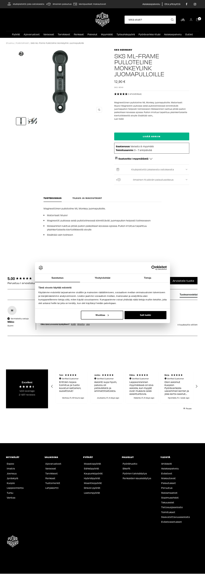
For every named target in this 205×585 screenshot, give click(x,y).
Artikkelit (166, 463)
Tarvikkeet (64, 34)
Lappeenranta (15, 487)
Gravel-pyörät (92, 487)
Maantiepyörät (93, 483)
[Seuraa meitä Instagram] (195, 4)
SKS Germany (123, 49)
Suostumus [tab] (57, 277)
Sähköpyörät (91, 468)
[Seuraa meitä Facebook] (186, 4)
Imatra (11, 468)
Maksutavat (168, 478)
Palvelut (92, 34)
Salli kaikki (145, 315)
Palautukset (168, 483)
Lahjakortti (52, 487)
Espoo (10, 463)
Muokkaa (100, 315)
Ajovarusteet (32, 34)
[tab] (188, 295)
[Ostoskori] (197, 19)
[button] (151, 94)
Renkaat (79, 34)
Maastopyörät (92, 463)
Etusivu (10, 43)
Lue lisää (119, 119)
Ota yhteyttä (172, 4)
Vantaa (11, 497)
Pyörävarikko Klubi (149, 34)
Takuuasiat (167, 502)
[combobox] (151, 19)
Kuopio (11, 483)
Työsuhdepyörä (126, 34)
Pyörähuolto (130, 463)
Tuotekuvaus (53, 198)
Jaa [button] (88, 324)
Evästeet (166, 473)
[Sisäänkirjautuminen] (191, 19)
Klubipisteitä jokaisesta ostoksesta (152, 169)
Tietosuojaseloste (172, 507)
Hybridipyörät (92, 478)
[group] (23, 278)
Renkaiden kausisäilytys (137, 478)
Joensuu (12, 473)
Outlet (189, 34)
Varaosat (48, 34)
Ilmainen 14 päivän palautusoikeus (153, 179)
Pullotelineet (22, 43)
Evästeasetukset (171, 521)
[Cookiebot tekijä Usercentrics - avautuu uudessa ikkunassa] (153, 268)
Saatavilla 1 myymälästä (133, 158)
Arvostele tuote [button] (183, 280)
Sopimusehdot (170, 497)
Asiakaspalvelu (151, 4)
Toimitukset (168, 512)
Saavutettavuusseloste (175, 516)
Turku (10, 492)
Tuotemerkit (52, 483)
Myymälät (107, 34)
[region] (124, 386)
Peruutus (166, 487)
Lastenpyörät (92, 492)
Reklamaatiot (169, 492)
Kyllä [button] (73, 324)
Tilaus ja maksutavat (87, 198)
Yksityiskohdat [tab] (102, 277)
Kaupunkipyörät (93, 473)
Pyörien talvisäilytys (135, 473)
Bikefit (126, 468)
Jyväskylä (12, 478)
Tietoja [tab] (147, 277)
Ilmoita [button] (81, 324)
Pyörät (16, 34)
